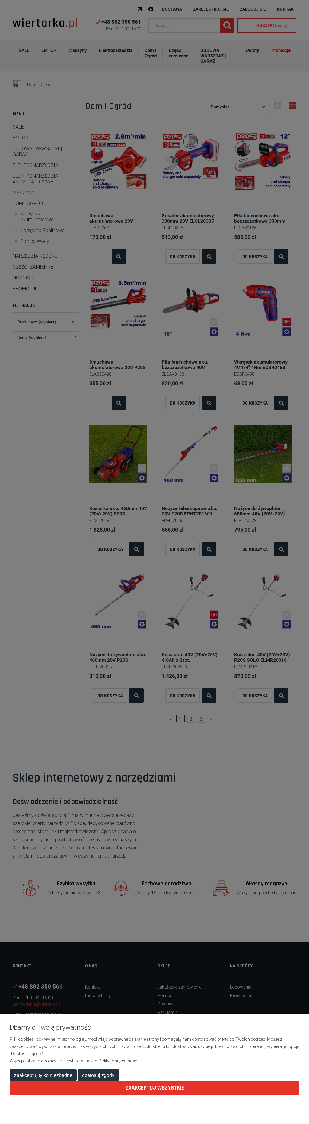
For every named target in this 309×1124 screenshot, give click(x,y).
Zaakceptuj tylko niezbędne (43, 1075)
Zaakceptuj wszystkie (154, 1088)
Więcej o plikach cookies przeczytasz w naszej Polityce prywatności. (74, 1061)
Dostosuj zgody (98, 1075)
